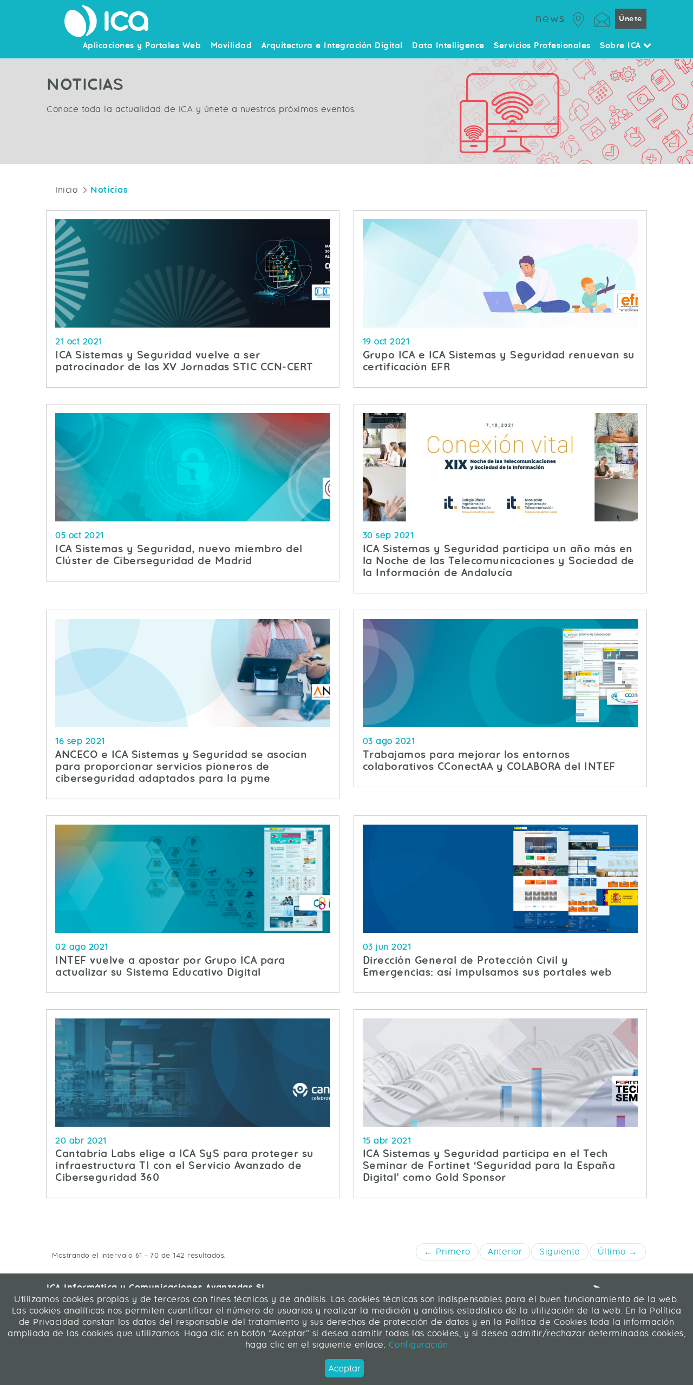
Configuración (416, 1344)
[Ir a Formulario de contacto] (602, 18)
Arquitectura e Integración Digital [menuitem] (332, 46)
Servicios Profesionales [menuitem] (542, 46)
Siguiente (559, 1251)
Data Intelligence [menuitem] (448, 46)
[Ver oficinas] (578, 18)
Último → (618, 1251)
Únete (631, 19)
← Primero (447, 1251)
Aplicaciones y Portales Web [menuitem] (142, 46)
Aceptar (345, 1368)
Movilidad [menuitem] (231, 46)
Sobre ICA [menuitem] (622, 46)
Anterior (505, 1251)
